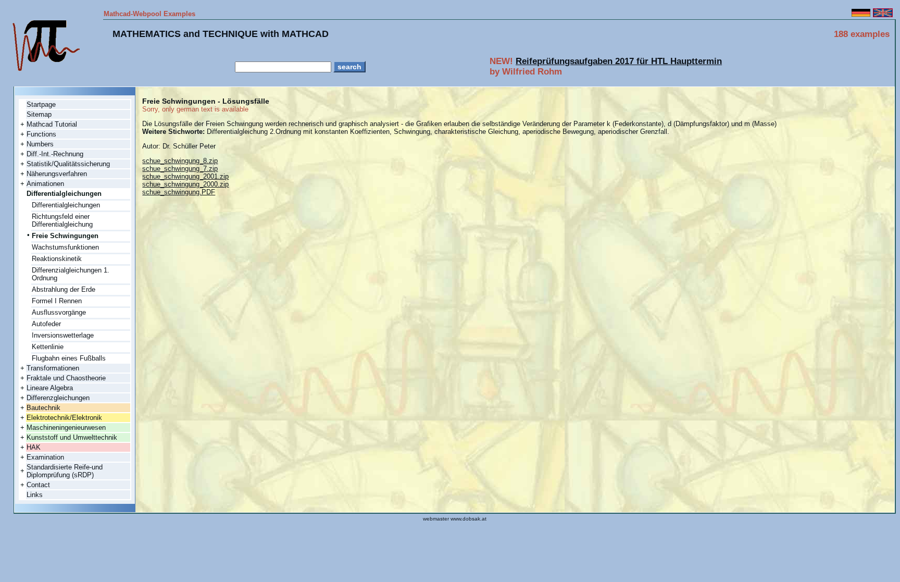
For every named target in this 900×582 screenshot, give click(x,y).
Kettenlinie (48, 347)
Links (35, 495)
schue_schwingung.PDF (178, 192)
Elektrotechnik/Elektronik (64, 418)
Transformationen (53, 368)
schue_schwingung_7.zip (180, 168)
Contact (38, 485)
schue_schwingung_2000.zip (185, 184)
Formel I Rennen (57, 301)
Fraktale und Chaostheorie (66, 378)
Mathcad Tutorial (52, 124)
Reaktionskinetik (57, 259)
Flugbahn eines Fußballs (69, 358)
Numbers (40, 144)
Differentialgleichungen (66, 205)
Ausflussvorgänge (59, 312)
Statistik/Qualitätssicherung (68, 164)
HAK (34, 447)
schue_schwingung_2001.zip (185, 176)
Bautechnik (43, 408)
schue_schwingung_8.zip (180, 161)
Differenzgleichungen (58, 398)
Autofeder (46, 324)
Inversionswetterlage (63, 335)
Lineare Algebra (50, 388)
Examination (45, 457)
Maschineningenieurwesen (66, 427)
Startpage (41, 104)
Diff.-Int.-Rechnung (55, 154)
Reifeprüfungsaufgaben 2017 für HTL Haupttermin (619, 61)
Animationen (45, 184)
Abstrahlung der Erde (63, 289)
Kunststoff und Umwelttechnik (72, 437)
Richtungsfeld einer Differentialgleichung (62, 220)
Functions (41, 134)
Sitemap (39, 114)
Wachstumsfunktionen (65, 247)
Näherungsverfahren (57, 174)
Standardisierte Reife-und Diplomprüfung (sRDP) (65, 471)
